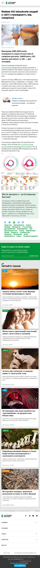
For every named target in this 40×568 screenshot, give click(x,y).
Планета (14, 232)
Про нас (7, 553)
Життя (5, 310)
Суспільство (25, 232)
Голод (21, 231)
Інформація (30, 231)
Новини (7, 227)
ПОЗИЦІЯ (4, 528)
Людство (8, 225)
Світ (4, 271)
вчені (26, 234)
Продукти (16, 227)
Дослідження (9, 229)
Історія (6, 471)
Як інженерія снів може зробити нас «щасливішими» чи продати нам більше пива (18, 413)
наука (19, 236)
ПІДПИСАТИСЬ (34, 256)
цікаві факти (9, 236)
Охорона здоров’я (30, 236)
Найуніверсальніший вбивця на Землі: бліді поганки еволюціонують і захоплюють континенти (19, 453)
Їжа (31, 229)
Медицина (17, 234)
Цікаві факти (19, 225)
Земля (6, 232)
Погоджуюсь (20, 565)
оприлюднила (6, 67)
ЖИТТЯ (4, 545)
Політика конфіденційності (25, 553)
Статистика (27, 227)
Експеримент (22, 229)
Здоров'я (8, 234)
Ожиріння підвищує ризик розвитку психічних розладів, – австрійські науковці (24, 103)
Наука (28, 225)
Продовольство (10, 231)
